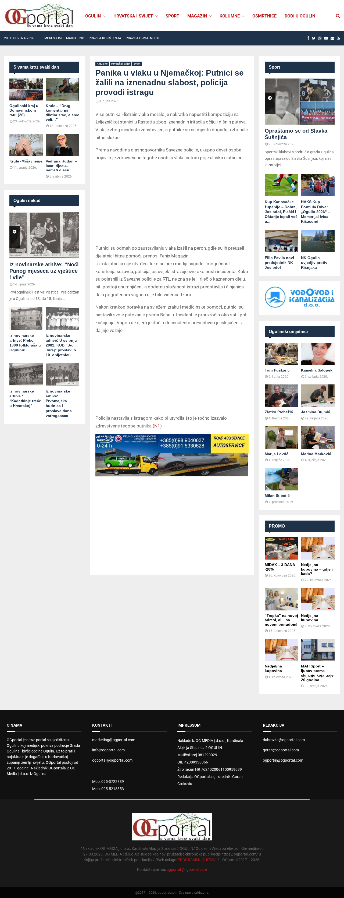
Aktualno (102, 63)
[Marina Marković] (318, 437)
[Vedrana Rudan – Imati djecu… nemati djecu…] (62, 145)
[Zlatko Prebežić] (281, 395)
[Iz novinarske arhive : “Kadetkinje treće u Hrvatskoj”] (26, 374)
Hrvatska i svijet (133, 16)
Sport (172, 16)
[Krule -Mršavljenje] (26, 145)
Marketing (75, 38)
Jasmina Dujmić (315, 412)
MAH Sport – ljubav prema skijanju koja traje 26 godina (317, 673)
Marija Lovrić (276, 454)
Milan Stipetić (277, 495)
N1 (157, 426)
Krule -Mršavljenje (25, 161)
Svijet (137, 63)
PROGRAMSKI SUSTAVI (197, 860)
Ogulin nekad (27, 200)
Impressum (53, 38)
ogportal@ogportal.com (112, 760)
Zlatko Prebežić (279, 412)
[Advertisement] (172, 204)
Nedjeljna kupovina (309, 617)
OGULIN (93, 16)
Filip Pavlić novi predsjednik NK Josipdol (279, 263)
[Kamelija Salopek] (318, 354)
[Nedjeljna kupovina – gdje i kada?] (318, 548)
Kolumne (230, 16)
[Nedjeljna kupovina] (318, 599)
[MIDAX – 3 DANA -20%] (281, 548)
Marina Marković (316, 454)
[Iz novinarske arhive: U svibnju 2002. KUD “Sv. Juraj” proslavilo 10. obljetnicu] (62, 318)
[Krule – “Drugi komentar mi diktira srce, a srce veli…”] (62, 89)
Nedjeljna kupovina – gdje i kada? (317, 569)
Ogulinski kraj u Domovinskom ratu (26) (23, 110)
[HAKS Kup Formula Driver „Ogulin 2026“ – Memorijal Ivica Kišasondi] (318, 185)
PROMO (277, 526)
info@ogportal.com (108, 750)
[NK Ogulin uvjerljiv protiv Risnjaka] (318, 241)
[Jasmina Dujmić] (318, 395)
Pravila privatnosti (142, 38)
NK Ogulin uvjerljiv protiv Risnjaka (314, 263)
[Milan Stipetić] (281, 479)
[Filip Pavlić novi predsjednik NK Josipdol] (281, 241)
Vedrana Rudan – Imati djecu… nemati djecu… (61, 165)
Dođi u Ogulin (300, 16)
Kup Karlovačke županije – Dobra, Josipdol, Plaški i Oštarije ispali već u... (281, 211)
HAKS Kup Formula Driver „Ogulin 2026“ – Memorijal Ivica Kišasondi (315, 211)
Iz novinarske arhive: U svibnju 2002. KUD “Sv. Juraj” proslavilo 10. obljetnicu (61, 345)
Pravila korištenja (105, 38)
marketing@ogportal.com (113, 740)
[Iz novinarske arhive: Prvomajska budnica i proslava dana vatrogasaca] (62, 374)
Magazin (197, 16)
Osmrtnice (264, 16)
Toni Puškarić (277, 370)
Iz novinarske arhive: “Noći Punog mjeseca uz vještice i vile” (44, 270)
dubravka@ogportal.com (284, 740)
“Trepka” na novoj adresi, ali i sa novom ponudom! (281, 620)
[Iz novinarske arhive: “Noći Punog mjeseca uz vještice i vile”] (44, 235)
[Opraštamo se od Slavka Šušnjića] (300, 101)
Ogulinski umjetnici (288, 331)
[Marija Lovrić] (281, 437)
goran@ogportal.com (281, 750)
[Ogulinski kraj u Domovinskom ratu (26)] (26, 89)
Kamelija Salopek (316, 370)
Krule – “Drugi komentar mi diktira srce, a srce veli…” (62, 112)
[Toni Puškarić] (281, 354)
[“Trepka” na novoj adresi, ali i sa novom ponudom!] (281, 599)
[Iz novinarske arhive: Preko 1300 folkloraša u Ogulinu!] (26, 318)
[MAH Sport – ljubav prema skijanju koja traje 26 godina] (318, 650)
